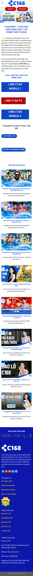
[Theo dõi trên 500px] (12, 471)
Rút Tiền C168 (6, 526)
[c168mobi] (16, 3)
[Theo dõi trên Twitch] (16, 471)
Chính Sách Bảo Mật (8, 485)
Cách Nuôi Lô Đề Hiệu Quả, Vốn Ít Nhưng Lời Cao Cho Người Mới (16, 253)
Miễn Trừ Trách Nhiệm (8, 494)
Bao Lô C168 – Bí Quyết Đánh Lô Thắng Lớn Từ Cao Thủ (16, 380)
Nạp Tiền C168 (6, 522)
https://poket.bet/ (13, 552)
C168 (3, 38)
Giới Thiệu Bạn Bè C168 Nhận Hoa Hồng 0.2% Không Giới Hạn (16, 221)
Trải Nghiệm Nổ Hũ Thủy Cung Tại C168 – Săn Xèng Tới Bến (16, 412)
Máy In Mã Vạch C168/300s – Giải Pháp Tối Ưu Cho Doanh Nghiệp (16, 348)
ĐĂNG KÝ (10, 9)
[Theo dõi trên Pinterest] (6, 471)
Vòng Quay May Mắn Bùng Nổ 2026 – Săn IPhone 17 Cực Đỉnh (16, 316)
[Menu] (2, 3)
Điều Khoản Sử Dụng (8, 490)
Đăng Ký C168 (6, 514)
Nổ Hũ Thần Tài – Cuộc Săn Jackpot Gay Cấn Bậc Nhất (16, 285)
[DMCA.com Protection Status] (5, 502)
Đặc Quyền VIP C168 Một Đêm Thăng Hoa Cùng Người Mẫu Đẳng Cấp (16, 189)
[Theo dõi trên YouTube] (9, 471)
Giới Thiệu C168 (6, 481)
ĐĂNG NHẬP (22, 9)
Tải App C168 (5, 531)
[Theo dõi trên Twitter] (3, 471)
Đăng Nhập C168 (6, 518)
